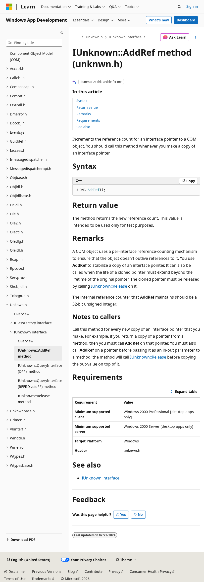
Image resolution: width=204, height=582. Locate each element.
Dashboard (186, 20)
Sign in (192, 6)
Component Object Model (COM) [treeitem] (31, 56)
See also (83, 126)
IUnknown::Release (109, 286)
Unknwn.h (94, 37)
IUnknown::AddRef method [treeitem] (34, 353)
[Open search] (179, 6)
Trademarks (41, 578)
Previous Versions (46, 571)
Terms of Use (15, 578)
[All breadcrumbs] (76, 37)
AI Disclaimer (15, 571)
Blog (71, 571)
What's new (159, 20)
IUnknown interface (125, 37)
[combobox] (34, 43)
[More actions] (195, 37)
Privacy (114, 571)
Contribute (93, 571)
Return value (87, 107)
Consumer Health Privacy (150, 571)
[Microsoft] (9, 6)
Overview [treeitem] (21, 314)
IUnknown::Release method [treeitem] (34, 398)
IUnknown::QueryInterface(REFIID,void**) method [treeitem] (40, 383)
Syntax (81, 100)
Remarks (83, 113)
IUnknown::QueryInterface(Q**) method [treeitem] (40, 368)
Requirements (88, 120)
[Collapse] (61, 33)
